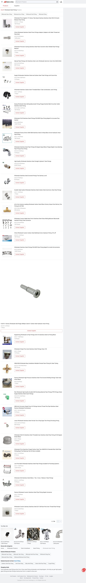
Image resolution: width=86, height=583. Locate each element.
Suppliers (16, 6)
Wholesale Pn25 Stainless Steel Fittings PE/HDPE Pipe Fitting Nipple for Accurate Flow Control (37, 119)
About (21, 578)
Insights (51, 576)
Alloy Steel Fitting (29, 563)
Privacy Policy (35, 578)
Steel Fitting (36, 548)
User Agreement (27, 578)
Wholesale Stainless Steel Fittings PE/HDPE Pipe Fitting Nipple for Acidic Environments (37, 247)
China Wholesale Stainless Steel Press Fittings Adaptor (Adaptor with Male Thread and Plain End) (36, 33)
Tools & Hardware (25, 548)
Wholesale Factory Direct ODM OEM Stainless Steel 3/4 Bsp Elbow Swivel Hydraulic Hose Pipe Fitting (37, 133)
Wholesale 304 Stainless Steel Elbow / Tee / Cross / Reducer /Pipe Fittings (33, 478)
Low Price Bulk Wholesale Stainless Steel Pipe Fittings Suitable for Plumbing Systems (36, 463)
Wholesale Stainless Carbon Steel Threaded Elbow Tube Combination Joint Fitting (35, 89)
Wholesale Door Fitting (19, 14)
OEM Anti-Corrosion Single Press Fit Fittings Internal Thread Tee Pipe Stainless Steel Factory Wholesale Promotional (36, 407)
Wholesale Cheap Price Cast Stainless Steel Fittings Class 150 (30, 349)
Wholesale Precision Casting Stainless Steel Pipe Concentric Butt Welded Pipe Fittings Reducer (36, 47)
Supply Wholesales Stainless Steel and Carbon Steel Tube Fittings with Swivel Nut (35, 75)
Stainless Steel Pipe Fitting (7, 563)
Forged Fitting (51, 563)
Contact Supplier (19, 27)
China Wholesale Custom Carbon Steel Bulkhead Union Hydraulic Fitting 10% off (35, 233)
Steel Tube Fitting (19, 563)
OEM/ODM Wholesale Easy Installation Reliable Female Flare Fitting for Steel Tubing (36, 363)
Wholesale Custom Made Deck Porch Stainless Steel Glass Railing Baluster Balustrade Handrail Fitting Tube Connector (36, 219)
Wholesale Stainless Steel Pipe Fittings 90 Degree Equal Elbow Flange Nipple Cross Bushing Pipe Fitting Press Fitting (38, 147)
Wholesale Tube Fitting (19, 554)
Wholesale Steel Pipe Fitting (32, 554)
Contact (41, 578)
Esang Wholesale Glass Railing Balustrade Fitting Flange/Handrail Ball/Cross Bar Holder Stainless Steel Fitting (37, 104)
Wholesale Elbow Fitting (7, 557)
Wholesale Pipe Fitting (6, 554)
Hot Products (13, 576)
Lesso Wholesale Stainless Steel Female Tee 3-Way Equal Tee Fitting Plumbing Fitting (36, 420)
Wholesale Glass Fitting (7, 14)
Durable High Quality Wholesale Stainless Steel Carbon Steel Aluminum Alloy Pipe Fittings (37, 190)
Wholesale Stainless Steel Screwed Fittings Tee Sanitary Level (30, 175)
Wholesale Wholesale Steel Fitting (21, 557)
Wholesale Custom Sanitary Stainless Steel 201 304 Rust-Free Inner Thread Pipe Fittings (37, 506)
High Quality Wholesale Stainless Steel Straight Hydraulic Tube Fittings (32, 161)
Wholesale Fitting (43, 14)
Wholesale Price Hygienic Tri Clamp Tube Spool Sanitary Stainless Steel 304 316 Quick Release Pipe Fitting (36, 19)
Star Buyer (41, 576)
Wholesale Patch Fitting (31, 14)
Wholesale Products (12, 548)
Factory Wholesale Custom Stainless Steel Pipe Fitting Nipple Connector (33, 492)
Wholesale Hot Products (32, 576)
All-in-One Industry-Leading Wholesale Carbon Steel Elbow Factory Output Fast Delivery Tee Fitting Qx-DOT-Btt (38, 205)
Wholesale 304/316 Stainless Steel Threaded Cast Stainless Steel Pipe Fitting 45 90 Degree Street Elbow (38, 435)
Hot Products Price (21, 576)
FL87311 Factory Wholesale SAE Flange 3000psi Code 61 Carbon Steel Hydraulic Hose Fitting (25, 323)
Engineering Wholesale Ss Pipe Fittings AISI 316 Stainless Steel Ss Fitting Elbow (35, 334)
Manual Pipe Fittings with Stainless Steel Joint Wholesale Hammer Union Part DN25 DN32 (37, 61)
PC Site (46, 576)
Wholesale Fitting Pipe (45, 554)
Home (2, 548)
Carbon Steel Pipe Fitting (40, 563)
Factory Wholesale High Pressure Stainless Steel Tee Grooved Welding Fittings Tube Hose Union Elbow (37, 378)
